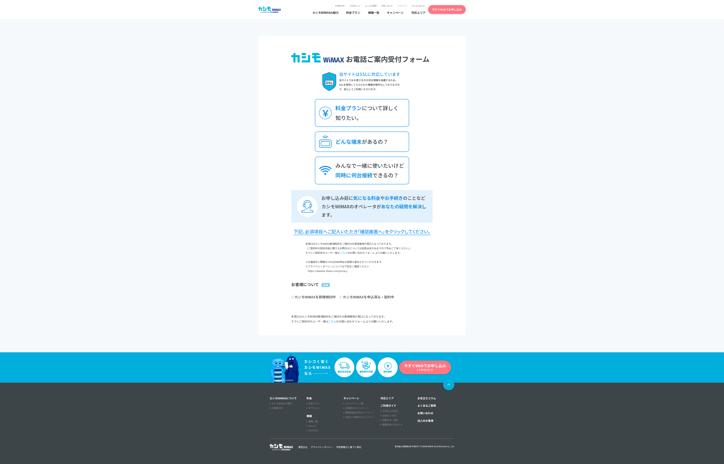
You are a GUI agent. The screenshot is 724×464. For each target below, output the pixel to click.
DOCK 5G (313, 430)
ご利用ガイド (354, 5)
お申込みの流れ (390, 410)
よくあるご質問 (426, 405)
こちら (344, 253)
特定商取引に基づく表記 (348, 447)
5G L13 (312, 425)
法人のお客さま (418, 5)
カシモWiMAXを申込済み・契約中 (368, 296)
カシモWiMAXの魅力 (325, 13)
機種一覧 (373, 13)
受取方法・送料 (390, 420)
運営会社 (302, 447)
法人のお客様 (425, 420)
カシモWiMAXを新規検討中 (315, 296)
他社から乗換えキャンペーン (360, 417)
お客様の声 (339, 5)
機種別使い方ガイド (392, 424)
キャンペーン (395, 13)
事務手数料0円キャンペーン (359, 412)
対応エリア (418, 13)
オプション (314, 407)
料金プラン (353, 13)
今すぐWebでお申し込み (447, 9)
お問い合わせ (387, 5)
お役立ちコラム (426, 398)
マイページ (402, 5)
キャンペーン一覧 (354, 403)
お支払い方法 (389, 415)
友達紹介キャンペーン (356, 407)
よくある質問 (371, 5)
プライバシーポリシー (322, 447)
